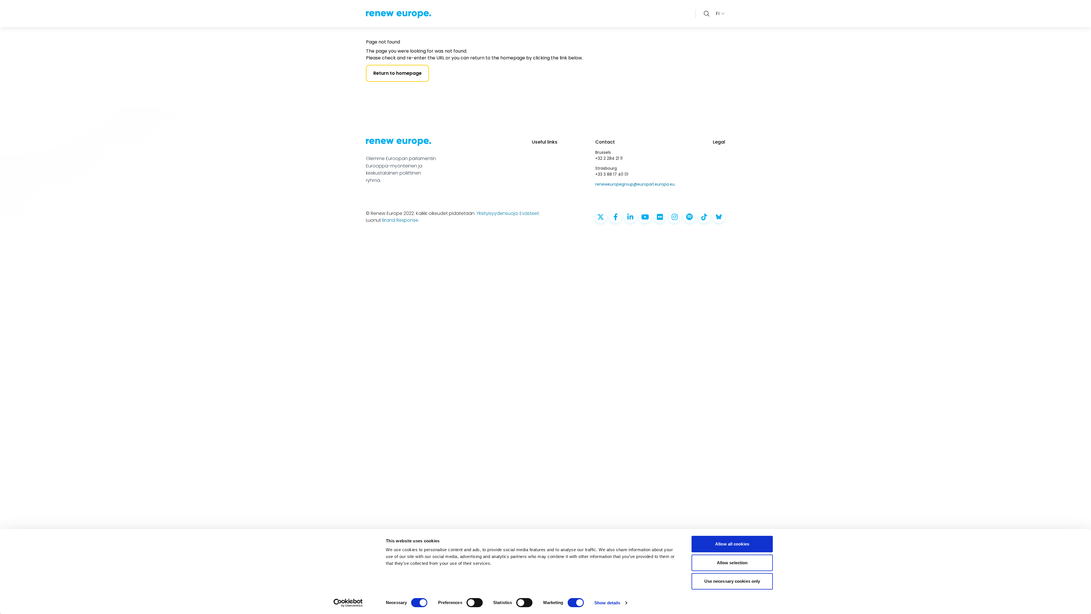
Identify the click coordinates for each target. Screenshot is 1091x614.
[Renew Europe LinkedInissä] (630, 217)
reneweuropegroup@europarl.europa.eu (635, 184)
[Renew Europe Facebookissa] (615, 217)
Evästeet (529, 213)
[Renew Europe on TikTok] (704, 217)
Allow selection (732, 562)
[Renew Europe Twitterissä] (600, 217)
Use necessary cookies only (732, 581)
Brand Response (400, 220)
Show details (607, 602)
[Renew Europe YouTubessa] (645, 217)
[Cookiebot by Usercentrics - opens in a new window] (348, 603)
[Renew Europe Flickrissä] (659, 217)
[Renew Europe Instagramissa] (674, 217)
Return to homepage (397, 73)
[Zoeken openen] (706, 13)
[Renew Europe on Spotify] (689, 217)
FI (717, 13)
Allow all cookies (732, 544)
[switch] (475, 602)
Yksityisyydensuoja (497, 213)
